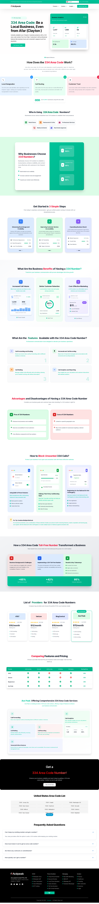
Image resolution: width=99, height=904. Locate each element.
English (70, 1)
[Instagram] (20, 884)
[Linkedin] (22, 884)
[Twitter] (14, 884)
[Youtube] (17, 884)
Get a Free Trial (49, 784)
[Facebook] (11, 884)
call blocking (25, 495)
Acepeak (49, 900)
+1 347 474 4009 (84, 1)
